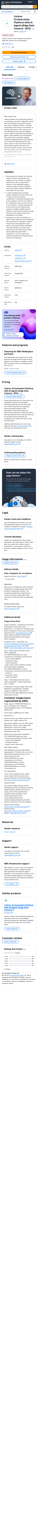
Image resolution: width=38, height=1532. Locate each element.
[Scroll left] (1, 67)
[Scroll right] (36, 67)
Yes (16, 302)
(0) (13, 47)
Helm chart (18, 266)
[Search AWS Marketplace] (35, 6)
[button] (33, 29)
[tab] (10, 67)
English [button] (30, 2)
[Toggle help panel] (35, 11)
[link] (26, 11)
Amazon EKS (19, 273)
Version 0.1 (18, 288)
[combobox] (17, 6)
